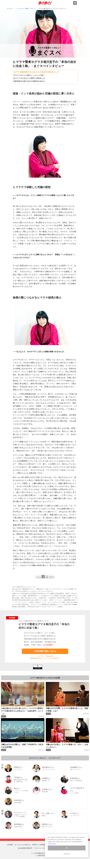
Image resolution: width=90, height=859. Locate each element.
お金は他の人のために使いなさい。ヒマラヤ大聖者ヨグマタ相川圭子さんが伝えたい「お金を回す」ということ (22, 710)
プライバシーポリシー (41, 848)
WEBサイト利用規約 (39, 845)
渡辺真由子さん (48, 767)
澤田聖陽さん (19, 824)
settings (67, 854)
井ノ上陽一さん (48, 813)
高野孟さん (18, 767)
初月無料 (12, 618)
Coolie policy (52, 843)
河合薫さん (18, 777)
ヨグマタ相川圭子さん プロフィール (23, 587)
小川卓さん (74, 813)
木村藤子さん (47, 789)
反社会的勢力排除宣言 (25, 848)
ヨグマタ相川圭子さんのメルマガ (28, 72)
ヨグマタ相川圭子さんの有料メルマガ (33, 621)
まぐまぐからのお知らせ (23, 845)
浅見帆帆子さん (76, 767)
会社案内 (10, 845)
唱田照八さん (47, 824)
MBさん (17, 788)
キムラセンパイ (20, 812)
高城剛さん (46, 778)
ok (67, 848)
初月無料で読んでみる (45, 651)
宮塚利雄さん (75, 778)
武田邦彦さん (19, 800)
